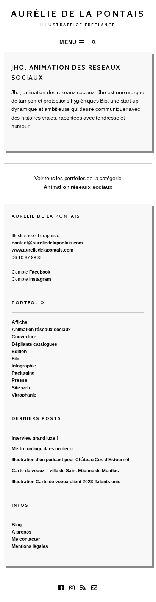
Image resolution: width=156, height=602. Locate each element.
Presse (19, 380)
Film (16, 358)
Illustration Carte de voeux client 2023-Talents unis (66, 481)
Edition (19, 351)
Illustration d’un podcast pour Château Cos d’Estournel (70, 459)
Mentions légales (30, 546)
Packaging (23, 373)
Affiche (19, 322)
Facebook (39, 272)
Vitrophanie (24, 395)
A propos (21, 532)
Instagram (40, 279)
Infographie (24, 366)
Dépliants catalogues (34, 344)
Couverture (24, 336)
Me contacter (26, 539)
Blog (17, 524)
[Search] (94, 42)
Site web (21, 387)
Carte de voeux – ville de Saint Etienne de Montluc (65, 470)
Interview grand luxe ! (35, 438)
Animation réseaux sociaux (78, 187)
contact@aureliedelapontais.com (47, 243)
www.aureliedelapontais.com (42, 250)
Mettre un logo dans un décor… (45, 448)
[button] (72, 42)
